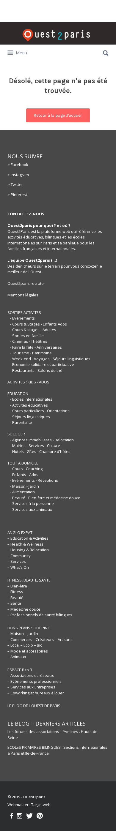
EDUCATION (17, 393)
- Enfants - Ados (24, 474)
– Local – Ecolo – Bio (25, 645)
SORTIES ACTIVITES (24, 312)
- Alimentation (22, 492)
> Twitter (15, 184)
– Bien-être (17, 586)
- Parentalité (21, 422)
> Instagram (18, 174)
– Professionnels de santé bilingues (39, 614)
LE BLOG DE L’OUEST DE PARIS (33, 705)
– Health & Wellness (25, 544)
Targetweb (41, 804)
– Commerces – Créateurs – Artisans (40, 639)
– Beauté (15, 597)
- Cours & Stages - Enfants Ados (38, 324)
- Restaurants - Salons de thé (36, 370)
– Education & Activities (27, 538)
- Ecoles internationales (31, 399)
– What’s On (18, 567)
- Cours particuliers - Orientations (40, 410)
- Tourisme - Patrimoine (31, 353)
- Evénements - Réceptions (34, 480)
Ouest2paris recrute (25, 283)
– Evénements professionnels (34, 681)
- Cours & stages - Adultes (33, 329)
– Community (19, 555)
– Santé (14, 603)
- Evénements (22, 318)
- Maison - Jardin (24, 486)
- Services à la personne (32, 503)
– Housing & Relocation (28, 549)
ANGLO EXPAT (19, 532)
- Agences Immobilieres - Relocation (42, 440)
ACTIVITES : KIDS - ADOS (28, 382)
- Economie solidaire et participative (42, 364)
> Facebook (17, 164)
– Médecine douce (23, 609)
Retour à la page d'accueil (58, 115)
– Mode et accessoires (27, 651)
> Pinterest (17, 194)
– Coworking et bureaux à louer (35, 693)
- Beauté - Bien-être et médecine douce (45, 497)
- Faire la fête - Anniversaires (36, 347)
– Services (16, 561)
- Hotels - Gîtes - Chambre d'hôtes (40, 451)
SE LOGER (16, 434)
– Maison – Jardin (22, 633)
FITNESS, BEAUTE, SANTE (29, 580)
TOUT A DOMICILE (22, 463)
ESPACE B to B (19, 669)
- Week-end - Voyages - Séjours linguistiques (50, 358)
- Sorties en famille (27, 335)
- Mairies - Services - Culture (35, 445)
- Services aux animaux (31, 509)
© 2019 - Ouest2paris (26, 797)
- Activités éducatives (29, 405)
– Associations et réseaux (30, 675)
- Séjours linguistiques (30, 416)
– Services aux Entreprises (31, 687)
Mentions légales (22, 295)
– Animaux (16, 656)
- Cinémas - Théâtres (28, 341)
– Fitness (15, 591)
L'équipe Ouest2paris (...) (32, 260)
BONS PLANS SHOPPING (29, 628)
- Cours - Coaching (26, 468)
